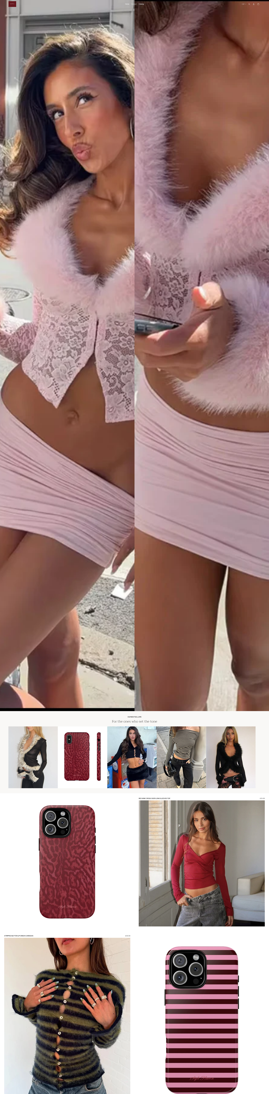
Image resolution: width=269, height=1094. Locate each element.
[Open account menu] (253, 4)
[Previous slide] (142, 863)
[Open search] (249, 4)
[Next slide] (261, 863)
